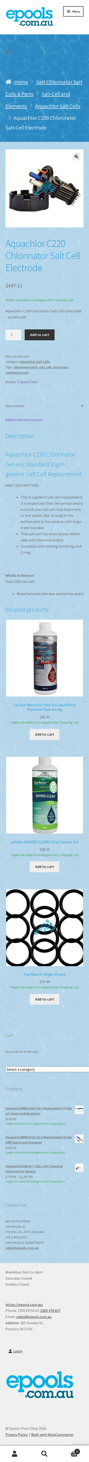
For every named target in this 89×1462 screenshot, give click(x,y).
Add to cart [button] (44, 734)
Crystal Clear (27, 381)
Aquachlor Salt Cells (57, 106)
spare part (60, 367)
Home (21, 81)
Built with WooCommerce (52, 1434)
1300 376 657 (50, 1310)
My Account (15, 1454)
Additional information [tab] (24, 419)
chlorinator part (25, 367)
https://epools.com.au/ (24, 1304)
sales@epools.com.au (21, 1248)
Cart (68, 1449)
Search (44, 1454)
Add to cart (39, 334)
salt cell (45, 367)
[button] (76, 156)
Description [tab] (14, 405)
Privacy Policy (16, 1434)
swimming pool (16, 372)
